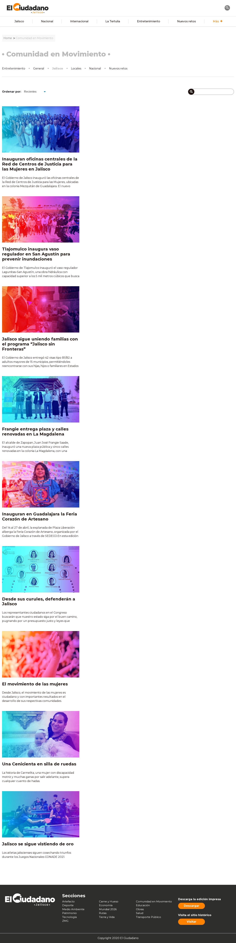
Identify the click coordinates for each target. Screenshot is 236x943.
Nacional (47, 21)
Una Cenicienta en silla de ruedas (39, 763)
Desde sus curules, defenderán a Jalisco (38, 601)
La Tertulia (112, 21)
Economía (105, 905)
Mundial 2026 (108, 909)
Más (216, 21)
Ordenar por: (11, 91)
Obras (140, 909)
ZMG (65, 920)
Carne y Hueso (108, 901)
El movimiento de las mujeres (35, 683)
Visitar (191, 921)
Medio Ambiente (73, 909)
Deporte (68, 905)
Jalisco (19, 21)
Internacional (79, 21)
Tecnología (69, 917)
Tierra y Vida (107, 917)
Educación (143, 905)
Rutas (102, 913)
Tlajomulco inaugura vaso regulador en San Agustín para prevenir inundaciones (36, 254)
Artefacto (68, 901)
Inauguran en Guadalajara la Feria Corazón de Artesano (39, 516)
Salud (139, 913)
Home (7, 38)
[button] (227, 7)
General (38, 68)
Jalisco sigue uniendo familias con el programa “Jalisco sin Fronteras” (40, 344)
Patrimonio (69, 913)
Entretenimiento (148, 21)
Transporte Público (148, 917)
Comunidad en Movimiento (34, 38)
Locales (76, 68)
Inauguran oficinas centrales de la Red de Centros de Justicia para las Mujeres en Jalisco (39, 164)
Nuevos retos (186, 21)
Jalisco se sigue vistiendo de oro (38, 843)
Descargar (191, 905)
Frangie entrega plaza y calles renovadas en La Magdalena (35, 432)
